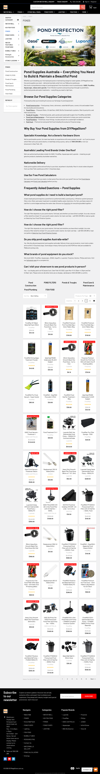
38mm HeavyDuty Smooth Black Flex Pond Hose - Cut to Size (50, 326)
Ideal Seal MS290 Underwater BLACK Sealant (50, 360)
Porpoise (84, 715)
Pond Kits (67, 203)
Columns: (69, 301)
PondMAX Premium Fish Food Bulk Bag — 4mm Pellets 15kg (88, 325)
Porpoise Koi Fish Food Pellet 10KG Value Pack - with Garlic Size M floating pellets (31, 583)
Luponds (65, 715)
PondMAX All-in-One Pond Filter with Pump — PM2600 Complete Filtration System (69, 620)
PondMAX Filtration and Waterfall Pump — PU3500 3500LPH (32, 658)
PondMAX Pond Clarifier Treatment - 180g (69, 397)
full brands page (31, 260)
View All (83, 729)
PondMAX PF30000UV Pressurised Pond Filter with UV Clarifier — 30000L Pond (69, 547)
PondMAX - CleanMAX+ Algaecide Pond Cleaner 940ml (87, 546)
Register (93, 2)
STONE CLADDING (11, 60)
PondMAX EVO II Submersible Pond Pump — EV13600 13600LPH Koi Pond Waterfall (87, 621)
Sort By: (26, 296)
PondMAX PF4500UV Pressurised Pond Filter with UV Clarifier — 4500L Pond (88, 508)
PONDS (20, 12)
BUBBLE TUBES (10, 51)
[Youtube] (9, 759)
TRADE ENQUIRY (62, 2)
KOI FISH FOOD (10, 27)
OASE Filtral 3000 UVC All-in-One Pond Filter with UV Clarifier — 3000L (50, 508)
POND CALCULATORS (31, 752)
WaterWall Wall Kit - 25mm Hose (69, 657)
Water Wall (8, 12)
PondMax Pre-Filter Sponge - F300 (87, 433)
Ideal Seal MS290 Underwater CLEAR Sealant (87, 397)
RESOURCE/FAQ (29, 739)
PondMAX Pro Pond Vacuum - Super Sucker (31, 396)
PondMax (66, 718)
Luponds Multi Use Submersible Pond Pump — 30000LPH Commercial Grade (69, 435)
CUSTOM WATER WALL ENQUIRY (43, 2)
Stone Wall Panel (34, 12)
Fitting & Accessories (9, 56)
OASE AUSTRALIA (69, 722)
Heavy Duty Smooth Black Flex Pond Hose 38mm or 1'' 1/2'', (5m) (69, 471)
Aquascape (66, 725)
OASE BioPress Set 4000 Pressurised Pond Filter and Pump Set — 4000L (50, 620)
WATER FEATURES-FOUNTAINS (9, 45)
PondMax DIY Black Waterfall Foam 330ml (32, 324)
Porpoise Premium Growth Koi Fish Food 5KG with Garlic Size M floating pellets (88, 361)
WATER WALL (9, 24)
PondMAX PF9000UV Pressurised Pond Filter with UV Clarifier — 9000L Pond (50, 659)
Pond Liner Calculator (40, 181)
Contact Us (27, 743)
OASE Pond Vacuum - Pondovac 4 (31, 433)
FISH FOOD (73, 12)
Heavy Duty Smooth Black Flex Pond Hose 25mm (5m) (32, 619)
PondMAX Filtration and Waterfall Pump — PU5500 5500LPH (69, 582)
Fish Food (29, 122)
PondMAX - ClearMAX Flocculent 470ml (50, 396)
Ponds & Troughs (10, 79)
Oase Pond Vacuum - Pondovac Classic (31, 470)
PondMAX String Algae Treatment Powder (31, 359)
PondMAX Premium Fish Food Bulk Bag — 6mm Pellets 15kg (69, 325)
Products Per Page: (81, 296)
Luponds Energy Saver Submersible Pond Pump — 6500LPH (87, 471)
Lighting (61, 12)
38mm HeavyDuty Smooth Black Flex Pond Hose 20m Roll (31, 546)
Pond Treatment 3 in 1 (50, 432)
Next (92, 679)
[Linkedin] (13, 759)
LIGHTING (8, 39)
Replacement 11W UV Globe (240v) (50, 470)
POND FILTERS (10, 75)
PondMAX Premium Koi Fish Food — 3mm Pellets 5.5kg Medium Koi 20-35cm (88, 583)
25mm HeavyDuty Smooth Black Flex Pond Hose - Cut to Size (69, 361)
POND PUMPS (48, 12)
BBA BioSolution (68, 729)
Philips (83, 718)
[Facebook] (5, 759)
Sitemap (27, 756)
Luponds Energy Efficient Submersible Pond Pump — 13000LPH (32, 508)
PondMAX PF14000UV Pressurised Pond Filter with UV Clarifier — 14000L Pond (88, 659)
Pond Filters (30, 110)
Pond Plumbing (10, 90)
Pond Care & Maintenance (9, 84)
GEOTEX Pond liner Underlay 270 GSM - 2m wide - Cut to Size (69, 507)
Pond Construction (11, 71)
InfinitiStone (85, 725)
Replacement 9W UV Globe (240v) (50, 581)
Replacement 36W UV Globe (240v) (50, 545)
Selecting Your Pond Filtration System (44, 233)
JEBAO (83, 722)
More (84, 12)
